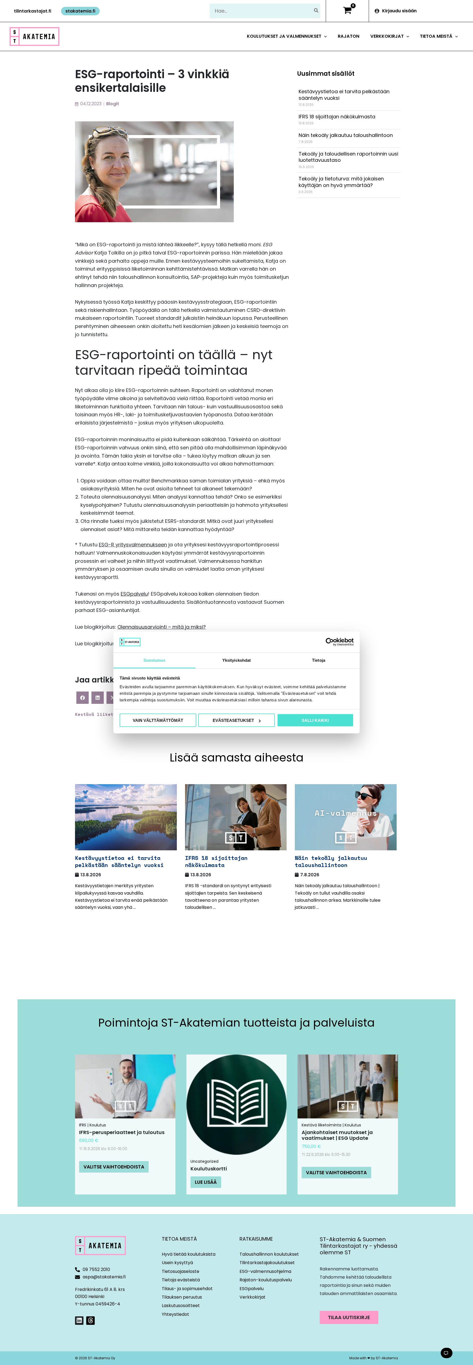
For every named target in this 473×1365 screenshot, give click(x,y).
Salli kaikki (315, 720)
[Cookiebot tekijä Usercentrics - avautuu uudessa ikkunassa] (330, 642)
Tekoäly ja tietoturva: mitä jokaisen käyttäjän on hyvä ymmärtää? (341, 181)
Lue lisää (206, 1182)
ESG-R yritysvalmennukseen (133, 544)
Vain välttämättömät (158, 720)
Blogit (112, 104)
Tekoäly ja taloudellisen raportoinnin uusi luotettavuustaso (348, 156)
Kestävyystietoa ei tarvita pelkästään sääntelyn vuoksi (344, 94)
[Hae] (316, 11)
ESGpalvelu (134, 593)
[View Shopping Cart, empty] (347, 11)
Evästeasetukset (233, 720)
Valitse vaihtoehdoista (113, 1167)
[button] (33, 11)
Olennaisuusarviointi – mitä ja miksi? (161, 626)
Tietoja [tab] (318, 660)
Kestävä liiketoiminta (103, 714)
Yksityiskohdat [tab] (236, 660)
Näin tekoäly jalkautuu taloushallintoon (346, 135)
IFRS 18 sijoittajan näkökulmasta (337, 116)
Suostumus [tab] (154, 660)
